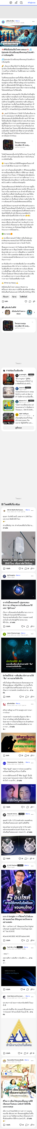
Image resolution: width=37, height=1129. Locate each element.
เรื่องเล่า (6, 297)
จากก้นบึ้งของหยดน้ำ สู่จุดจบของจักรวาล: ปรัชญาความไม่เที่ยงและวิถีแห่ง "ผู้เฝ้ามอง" (17, 605)
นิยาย (14, 297)
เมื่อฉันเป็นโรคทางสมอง (18, 312)
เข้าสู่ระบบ (31, 2)
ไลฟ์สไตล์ (23, 297)
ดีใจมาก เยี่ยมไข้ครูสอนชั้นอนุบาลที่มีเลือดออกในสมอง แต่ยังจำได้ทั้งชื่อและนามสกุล (18, 1104)
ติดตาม (18, 21)
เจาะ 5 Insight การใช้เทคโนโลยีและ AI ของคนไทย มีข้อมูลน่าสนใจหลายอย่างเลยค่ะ (18, 919)
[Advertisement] (18, 12)
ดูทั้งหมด (18, 428)
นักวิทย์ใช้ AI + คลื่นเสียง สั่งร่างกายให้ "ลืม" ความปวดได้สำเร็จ (18, 677)
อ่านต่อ (5, 528)
